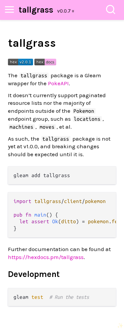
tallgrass (36, 10)
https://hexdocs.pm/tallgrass (46, 257)
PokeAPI (58, 83)
